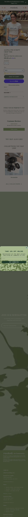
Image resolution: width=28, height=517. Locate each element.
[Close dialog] (26, 247)
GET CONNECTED (14, 262)
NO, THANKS (14, 265)
